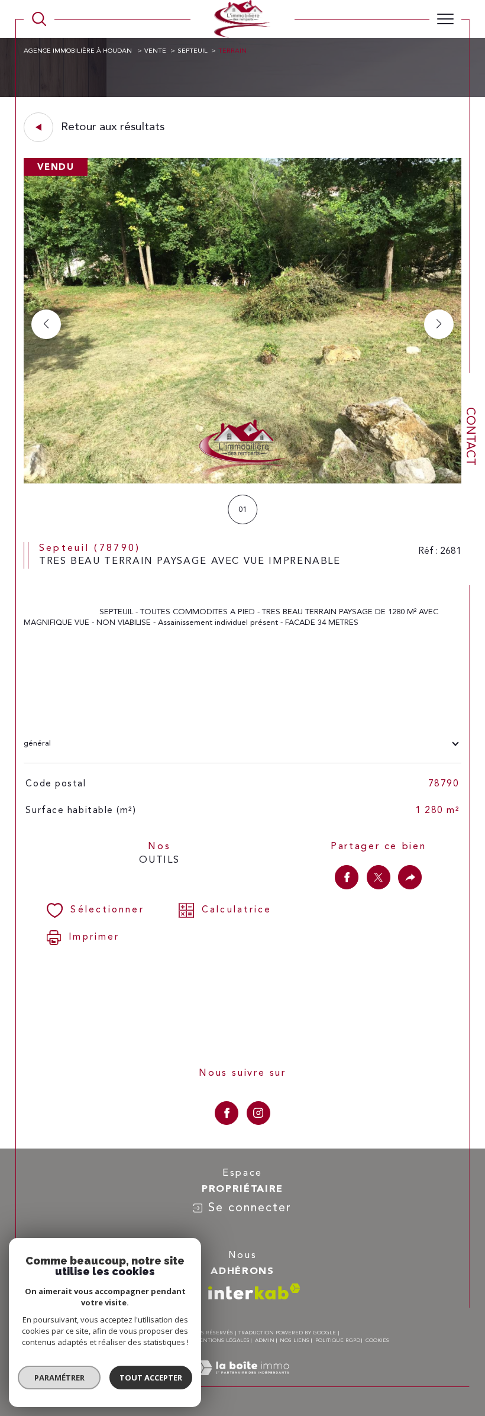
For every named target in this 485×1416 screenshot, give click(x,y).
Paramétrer (59, 1377)
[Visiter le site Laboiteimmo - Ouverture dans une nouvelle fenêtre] (242, 1381)
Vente (155, 51)
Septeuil (192, 51)
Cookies (377, 1340)
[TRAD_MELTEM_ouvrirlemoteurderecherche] (39, 19)
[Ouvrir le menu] (445, 19)
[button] (439, 324)
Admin (264, 1340)
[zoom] (243, 481)
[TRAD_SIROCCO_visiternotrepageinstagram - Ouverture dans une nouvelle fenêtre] (258, 1113)
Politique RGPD (337, 1340)
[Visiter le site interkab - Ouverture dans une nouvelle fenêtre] (254, 1291)
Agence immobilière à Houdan (79, 51)
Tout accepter (150, 1377)
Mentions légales (222, 1340)
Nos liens (294, 1340)
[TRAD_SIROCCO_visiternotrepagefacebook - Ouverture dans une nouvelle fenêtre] (226, 1113)
